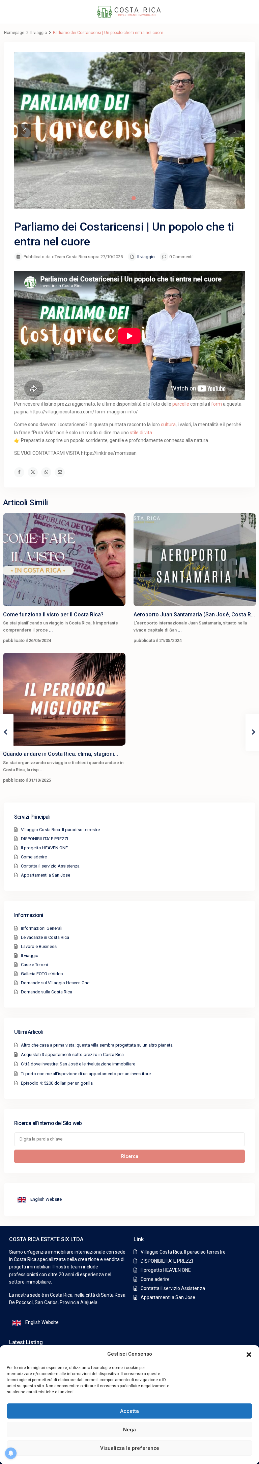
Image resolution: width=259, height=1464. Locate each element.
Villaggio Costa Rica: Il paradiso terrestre (60, 829)
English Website (45, 1199)
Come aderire (34, 856)
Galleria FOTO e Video (42, 973)
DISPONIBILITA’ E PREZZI (44, 838)
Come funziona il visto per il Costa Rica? (53, 614)
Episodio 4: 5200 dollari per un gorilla (57, 1083)
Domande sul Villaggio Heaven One (55, 982)
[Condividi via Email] (60, 472)
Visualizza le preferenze (129, 1448)
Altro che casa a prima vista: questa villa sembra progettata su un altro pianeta (97, 1045)
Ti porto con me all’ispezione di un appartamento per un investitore (86, 1073)
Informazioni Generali (41, 928)
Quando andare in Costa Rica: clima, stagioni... (60, 754)
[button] (249, 1354)
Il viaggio (38, 32)
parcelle (180, 404)
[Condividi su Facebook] (19, 472)
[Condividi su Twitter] (33, 472)
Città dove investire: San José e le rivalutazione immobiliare (78, 1063)
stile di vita (141, 432)
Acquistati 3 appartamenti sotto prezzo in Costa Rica (72, 1054)
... (51, 630)
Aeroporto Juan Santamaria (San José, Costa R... (194, 614)
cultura (168, 424)
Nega (129, 1430)
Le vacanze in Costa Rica (45, 937)
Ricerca (129, 1156)
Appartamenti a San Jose (45, 875)
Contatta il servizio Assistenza (50, 866)
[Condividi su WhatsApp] (46, 472)
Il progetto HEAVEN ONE (44, 847)
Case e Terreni (34, 964)
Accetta (129, 1411)
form (216, 404)
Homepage (14, 32)
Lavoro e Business (39, 946)
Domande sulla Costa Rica (46, 991)
